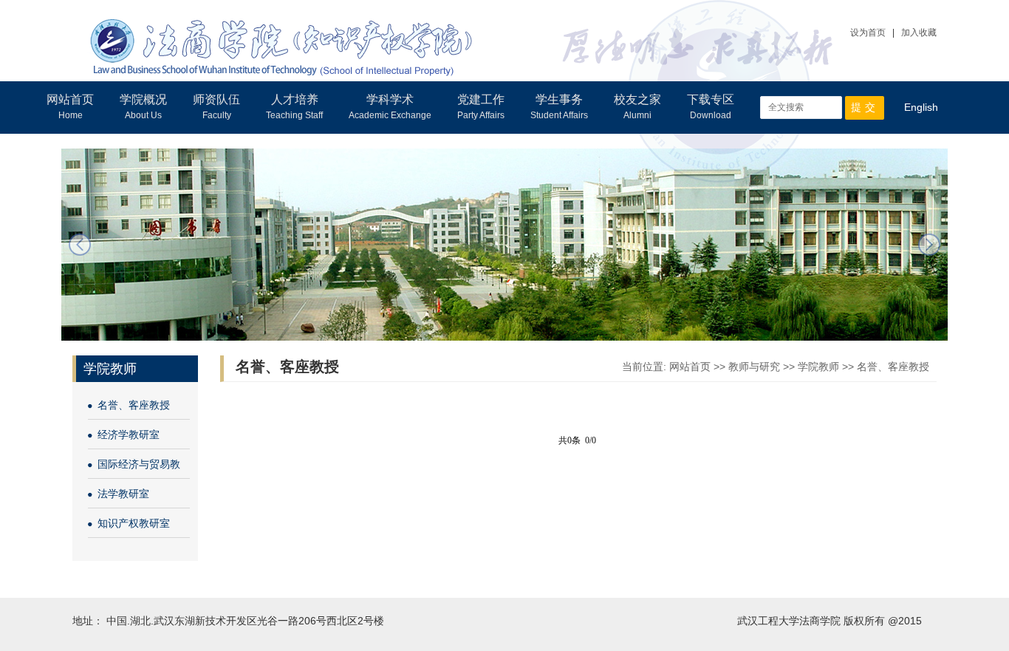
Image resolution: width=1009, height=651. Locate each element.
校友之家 (637, 106)
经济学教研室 (129, 434)
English (921, 107)
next (929, 245)
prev (80, 245)
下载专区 (710, 106)
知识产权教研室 (134, 523)
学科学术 (390, 106)
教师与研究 (754, 366)
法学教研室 (123, 494)
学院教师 (818, 366)
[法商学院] (281, 37)
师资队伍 (216, 106)
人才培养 (294, 106)
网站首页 (70, 106)
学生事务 (559, 106)
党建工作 (480, 106)
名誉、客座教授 (134, 405)
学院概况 (143, 106)
